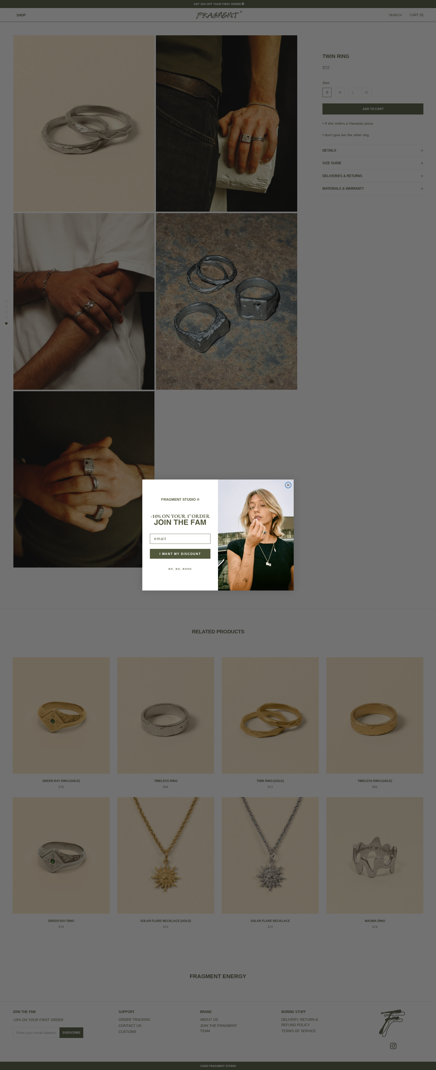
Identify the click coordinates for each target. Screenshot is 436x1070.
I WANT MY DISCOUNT (180, 554)
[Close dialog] (288, 485)
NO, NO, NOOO (180, 569)
